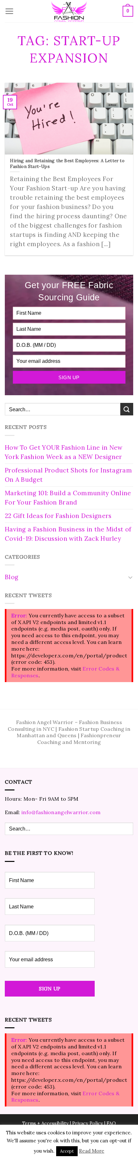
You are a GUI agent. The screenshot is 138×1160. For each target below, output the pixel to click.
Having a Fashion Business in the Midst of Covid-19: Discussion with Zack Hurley (68, 533)
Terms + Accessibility (45, 1123)
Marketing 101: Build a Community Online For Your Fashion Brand (68, 497)
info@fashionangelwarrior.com (61, 812)
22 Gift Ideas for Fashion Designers (58, 516)
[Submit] (126, 409)
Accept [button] (67, 1151)
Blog (11, 577)
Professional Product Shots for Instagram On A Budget (68, 474)
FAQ (111, 1123)
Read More (91, 1151)
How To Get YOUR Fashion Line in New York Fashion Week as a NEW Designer (64, 452)
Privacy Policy (87, 1123)
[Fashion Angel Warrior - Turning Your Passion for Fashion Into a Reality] (69, 11)
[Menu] (9, 11)
